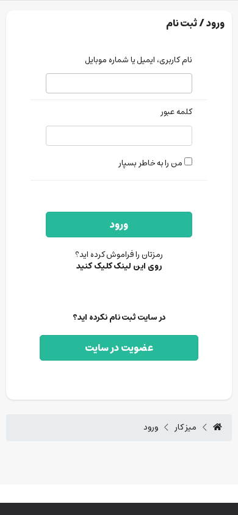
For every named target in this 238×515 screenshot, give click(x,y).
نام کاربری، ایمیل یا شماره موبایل (138, 60)
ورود (119, 224)
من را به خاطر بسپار (151, 163)
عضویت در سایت (119, 347)
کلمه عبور (176, 112)
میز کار (186, 428)
